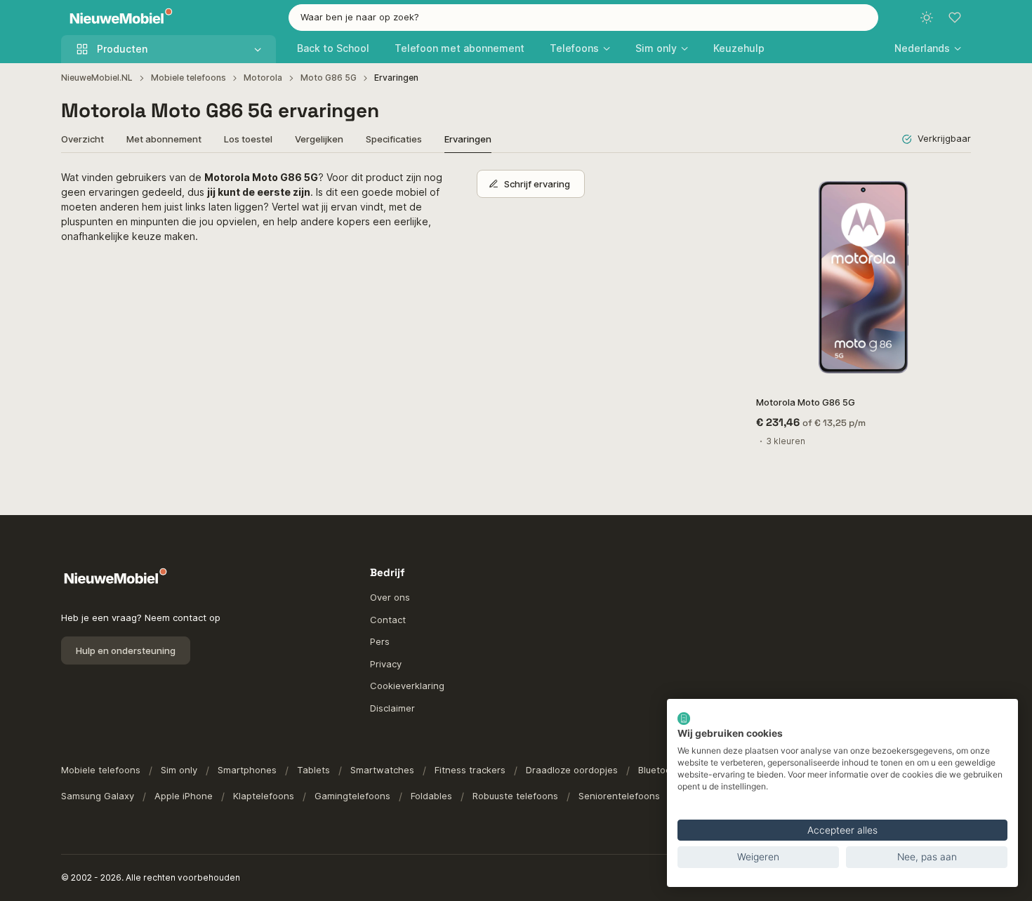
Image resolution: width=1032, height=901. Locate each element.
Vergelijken (319, 139)
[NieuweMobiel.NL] (118, 18)
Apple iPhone (183, 795)
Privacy (386, 663)
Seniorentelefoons (619, 795)
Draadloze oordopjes (572, 769)
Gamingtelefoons (352, 795)
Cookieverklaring (407, 685)
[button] (928, 48)
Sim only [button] (656, 48)
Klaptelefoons (263, 795)
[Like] (953, 187)
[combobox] (583, 17)
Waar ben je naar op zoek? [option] (359, 16)
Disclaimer (392, 708)
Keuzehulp (739, 48)
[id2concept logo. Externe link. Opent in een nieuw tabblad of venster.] (683, 718)
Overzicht (82, 139)
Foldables (431, 795)
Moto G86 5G (328, 77)
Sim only (179, 769)
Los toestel (248, 139)
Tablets (313, 769)
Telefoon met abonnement (459, 48)
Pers (380, 641)
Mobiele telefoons (188, 77)
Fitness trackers (470, 769)
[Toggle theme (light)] (926, 17)
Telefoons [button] (574, 48)
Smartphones (247, 769)
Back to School (333, 48)
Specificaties (394, 139)
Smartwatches (382, 769)
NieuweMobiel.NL (97, 77)
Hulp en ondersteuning (126, 650)
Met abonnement (163, 139)
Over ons (390, 597)
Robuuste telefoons (515, 795)
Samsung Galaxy (97, 795)
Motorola (263, 77)
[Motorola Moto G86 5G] (863, 277)
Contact (388, 619)
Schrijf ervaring (537, 183)
